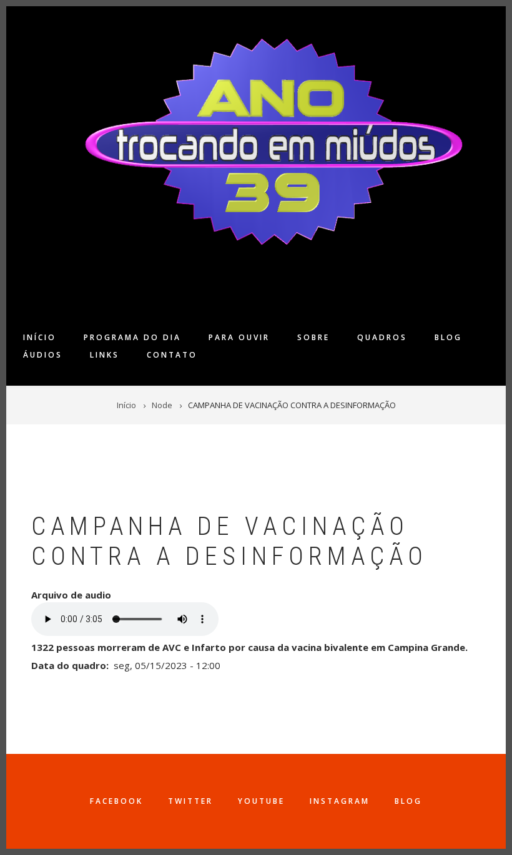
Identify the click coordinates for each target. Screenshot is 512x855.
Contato (172, 354)
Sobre (313, 337)
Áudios (42, 354)
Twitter (190, 801)
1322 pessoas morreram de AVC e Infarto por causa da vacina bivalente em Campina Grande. (249, 647)
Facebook (116, 801)
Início (39, 337)
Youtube (261, 801)
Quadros (382, 337)
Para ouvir (239, 337)
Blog (448, 337)
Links (104, 354)
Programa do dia (132, 337)
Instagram (340, 801)
